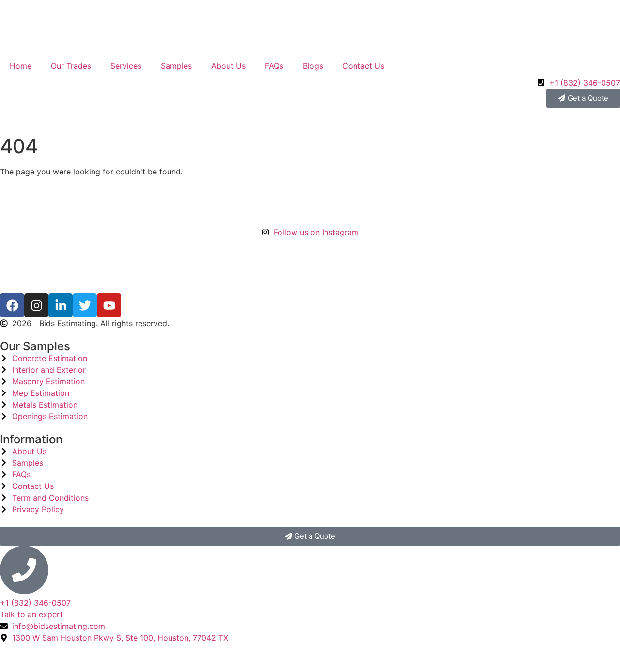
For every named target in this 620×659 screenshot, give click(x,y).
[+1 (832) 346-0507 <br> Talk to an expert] (24, 570)
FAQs (274, 66)
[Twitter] (85, 305)
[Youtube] (109, 305)
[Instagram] (36, 305)
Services (125, 66)
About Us (228, 66)
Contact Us (363, 66)
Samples (176, 66)
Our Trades (71, 66)
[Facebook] (12, 305)
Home (20, 66)
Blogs (313, 66)
